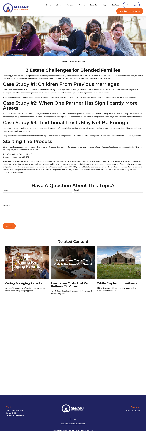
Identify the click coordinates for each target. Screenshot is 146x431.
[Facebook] (70, 419)
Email (76, 190)
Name (5, 190)
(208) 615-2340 (135, 411)
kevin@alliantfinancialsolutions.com (73, 424)
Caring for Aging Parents (23, 283)
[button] (48, 5)
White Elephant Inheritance (117, 283)
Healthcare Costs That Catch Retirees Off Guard (72, 285)
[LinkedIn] (74, 419)
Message (6, 205)
